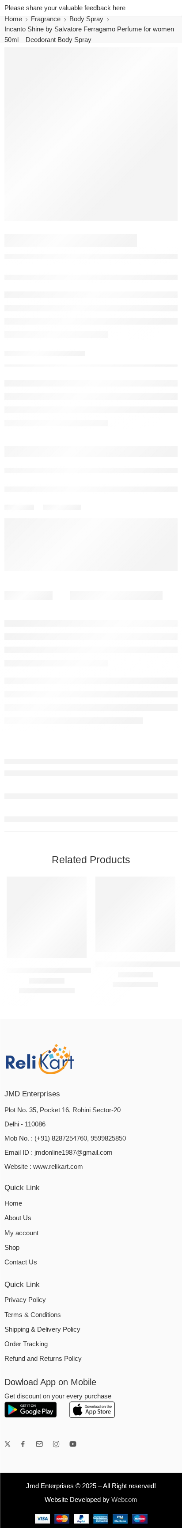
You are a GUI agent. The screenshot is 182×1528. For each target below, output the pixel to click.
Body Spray (86, 19)
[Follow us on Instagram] (56, 1444)
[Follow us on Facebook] (23, 1444)
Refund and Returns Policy (43, 1358)
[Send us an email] (39, 1444)
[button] (74, 957)
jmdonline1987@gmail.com (73, 1152)
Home (13, 19)
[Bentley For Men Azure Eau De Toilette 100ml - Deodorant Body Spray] (47, 917)
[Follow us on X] (7, 1444)
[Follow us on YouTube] (73, 1444)
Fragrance (46, 19)
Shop (11, 1247)
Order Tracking (26, 1344)
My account (21, 1233)
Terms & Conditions (32, 1314)
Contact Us (20, 1262)
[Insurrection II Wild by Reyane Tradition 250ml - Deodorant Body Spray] (135, 914)
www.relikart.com (58, 1166)
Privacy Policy (25, 1299)
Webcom (124, 1499)
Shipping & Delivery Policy (42, 1329)
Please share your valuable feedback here (64, 7)
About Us (17, 1218)
